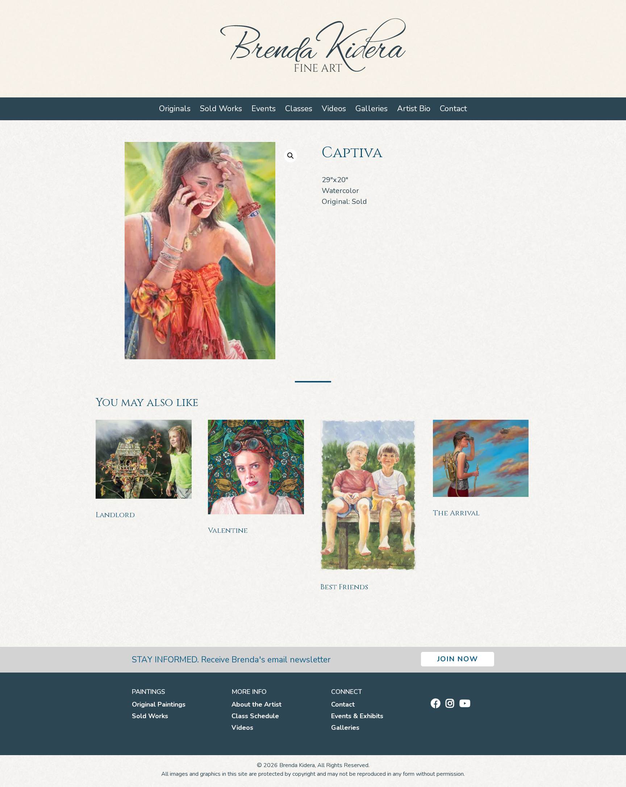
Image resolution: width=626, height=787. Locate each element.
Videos (334, 108)
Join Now (457, 659)
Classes (298, 108)
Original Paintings (158, 704)
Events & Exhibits (357, 716)
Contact (453, 108)
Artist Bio (413, 108)
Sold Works (221, 108)
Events (263, 108)
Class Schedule (255, 716)
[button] (290, 155)
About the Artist (256, 704)
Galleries (371, 108)
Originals (175, 108)
